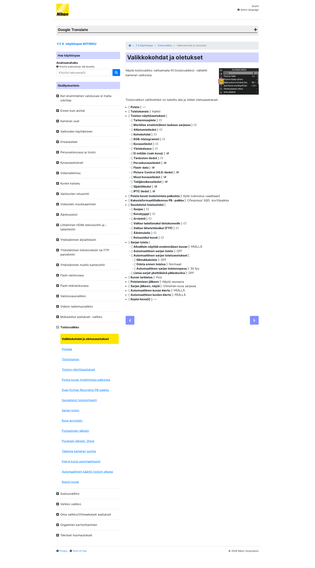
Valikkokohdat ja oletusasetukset (85, 339)
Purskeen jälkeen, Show (78, 441)
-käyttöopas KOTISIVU (77, 44)
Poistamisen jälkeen (75, 431)
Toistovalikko (165, 45)
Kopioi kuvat (70, 482)
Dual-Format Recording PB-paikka (85, 390)
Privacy (63, 550)
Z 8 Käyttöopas (144, 45)
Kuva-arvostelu (72, 420)
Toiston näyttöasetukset (78, 369)
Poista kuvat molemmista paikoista (86, 380)
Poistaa (67, 349)
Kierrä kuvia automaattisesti (81, 461)
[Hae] (116, 72)
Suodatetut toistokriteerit (79, 400)
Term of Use (80, 550)
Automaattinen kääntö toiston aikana (87, 471)
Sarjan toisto (70, 410)
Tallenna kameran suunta (79, 451)
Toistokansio (70, 359)
